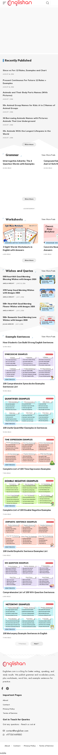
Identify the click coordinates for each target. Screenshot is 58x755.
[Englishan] (20, 3)
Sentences (10, 379)
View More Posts (48, 155)
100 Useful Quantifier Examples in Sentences (25, 427)
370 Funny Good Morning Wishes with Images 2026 (18, 291)
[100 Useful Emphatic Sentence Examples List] (29, 533)
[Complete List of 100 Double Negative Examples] (29, 492)
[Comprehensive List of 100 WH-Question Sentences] (29, 574)
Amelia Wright (8, 283)
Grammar (12, 155)
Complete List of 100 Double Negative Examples (27, 510)
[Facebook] (2, 688)
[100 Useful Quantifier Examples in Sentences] (29, 409)
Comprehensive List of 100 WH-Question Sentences (28, 592)
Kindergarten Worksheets (17, 243)
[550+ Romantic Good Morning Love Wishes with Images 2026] (47, 320)
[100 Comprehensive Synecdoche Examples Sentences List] (29, 365)
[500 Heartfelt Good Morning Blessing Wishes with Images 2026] (47, 279)
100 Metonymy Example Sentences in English (25, 633)
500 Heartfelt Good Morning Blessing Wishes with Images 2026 (19, 278)
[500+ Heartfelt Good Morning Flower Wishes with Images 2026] (47, 306)
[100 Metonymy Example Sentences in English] (29, 615)
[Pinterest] (7, 688)
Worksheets (14, 219)
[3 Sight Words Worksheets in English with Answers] (20, 233)
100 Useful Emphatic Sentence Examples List (25, 551)
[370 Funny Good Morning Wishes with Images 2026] (47, 293)
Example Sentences (18, 336)
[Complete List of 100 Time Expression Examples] (29, 450)
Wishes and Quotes (19, 270)
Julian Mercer (8, 324)
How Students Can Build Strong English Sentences (28, 342)
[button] (5, 3)
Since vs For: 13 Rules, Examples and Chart (25, 70)
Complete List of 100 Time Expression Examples (27, 469)
